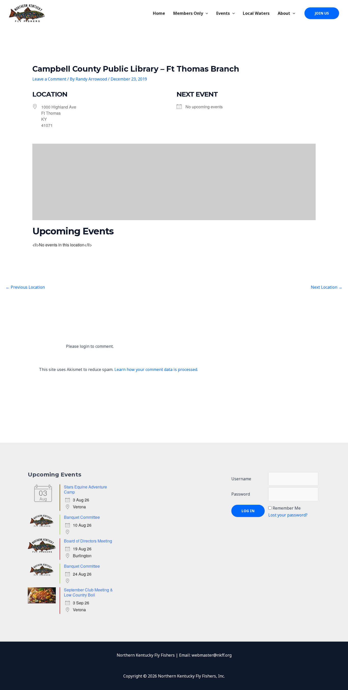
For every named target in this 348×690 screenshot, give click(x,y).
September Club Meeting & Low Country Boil (88, 592)
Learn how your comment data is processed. (156, 369)
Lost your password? (287, 515)
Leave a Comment (49, 79)
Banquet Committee (82, 517)
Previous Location (25, 287)
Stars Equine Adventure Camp (85, 489)
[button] (205, 13)
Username (241, 479)
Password (240, 494)
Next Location (326, 287)
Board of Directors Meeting (88, 541)
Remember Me (287, 508)
